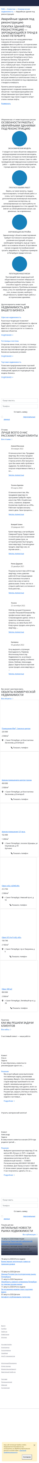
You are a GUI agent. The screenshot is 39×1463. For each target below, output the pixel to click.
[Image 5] (21, 721)
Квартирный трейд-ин (8, 1372)
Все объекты (6, 698)
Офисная (4, 1385)
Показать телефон (20, 747)
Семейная (4, 1353)
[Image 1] (7, 721)
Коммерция (6, 1313)
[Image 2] (11, 721)
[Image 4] (17, 721)
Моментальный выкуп (8, 1369)
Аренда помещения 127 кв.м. (13, 832)
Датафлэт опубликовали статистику (15, 1297)
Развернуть (6, 103)
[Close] (34, 1445)
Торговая (4, 1379)
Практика (5, 1400)
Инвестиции (5, 1334)
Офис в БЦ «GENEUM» (11, 886)
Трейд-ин (4, 1332)
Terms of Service (8, 1438)
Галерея (4, 1403)
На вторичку (5, 1347)
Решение (5, 1071)
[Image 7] (28, 721)
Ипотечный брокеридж (9, 1363)
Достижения (6, 1397)
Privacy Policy (31, 1436)
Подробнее (8, 1101)
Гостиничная (5, 1388)
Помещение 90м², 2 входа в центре (16, 728)
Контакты (5, 1406)
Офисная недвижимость (11, 317)
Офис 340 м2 (7, 989)
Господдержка (6, 1350)
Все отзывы (6, 439)
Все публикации (29, 1234)
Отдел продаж (6, 1366)
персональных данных (8, 1433)
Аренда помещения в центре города (17, 780)
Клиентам (11, 9)
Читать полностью (16, 475)
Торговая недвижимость (11, 362)
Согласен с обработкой (19, 418)
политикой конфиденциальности (15, 1451)
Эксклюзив (6, 1315)
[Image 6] (24, 721)
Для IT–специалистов (8, 1356)
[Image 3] (14, 721)
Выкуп (3, 1326)
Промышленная (6, 1382)
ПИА (3, 9)
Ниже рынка (6, 1318)
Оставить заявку (20, 412)
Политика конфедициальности (10, 1431)
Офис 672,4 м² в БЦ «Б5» (11, 937)
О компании (6, 1391)
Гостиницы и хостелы (10, 341)
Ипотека (4, 1337)
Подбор (3, 1329)
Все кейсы (5, 1029)
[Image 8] (31, 721)
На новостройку (6, 1344)
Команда (5, 1394)
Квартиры (5, 1310)
